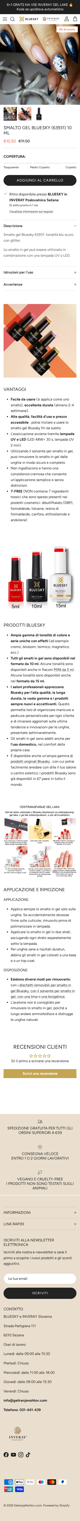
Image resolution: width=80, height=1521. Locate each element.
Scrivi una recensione (40, 1073)
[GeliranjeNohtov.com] (40, 19)
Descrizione (13, 226)
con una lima (27, 996)
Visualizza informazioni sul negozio (31, 211)
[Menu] (5, 19)
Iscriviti (40, 1293)
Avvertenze (13, 284)
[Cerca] (15, 19)
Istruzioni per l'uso (18, 272)
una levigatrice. (53, 996)
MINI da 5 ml (64, 669)
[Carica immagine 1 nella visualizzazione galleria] (40, 64)
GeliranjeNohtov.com (28, 1505)
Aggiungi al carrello (40, 180)
